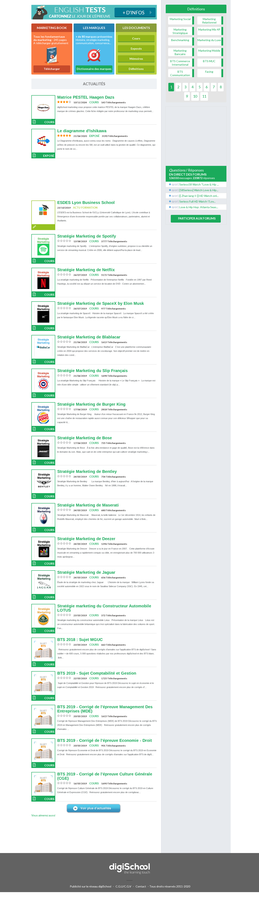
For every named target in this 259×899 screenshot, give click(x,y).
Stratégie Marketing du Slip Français (92, 370)
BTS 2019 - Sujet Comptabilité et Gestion (96, 673)
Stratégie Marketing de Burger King (91, 404)
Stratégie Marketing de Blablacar (88, 337)
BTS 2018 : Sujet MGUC (80, 639)
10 (195, 96)
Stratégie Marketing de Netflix (86, 270)
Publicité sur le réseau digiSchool (90, 886)
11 (204, 96)
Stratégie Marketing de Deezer (86, 538)
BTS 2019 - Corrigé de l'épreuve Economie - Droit (104, 740)
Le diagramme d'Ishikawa (81, 131)
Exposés (136, 48)
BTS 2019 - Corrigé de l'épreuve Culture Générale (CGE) (104, 776)
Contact (141, 886)
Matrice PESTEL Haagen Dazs (85, 97)
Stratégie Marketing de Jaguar (86, 572)
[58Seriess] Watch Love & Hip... (198, 190)
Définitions (136, 68)
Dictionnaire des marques (94, 68)
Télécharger (52, 68)
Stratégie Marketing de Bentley (87, 471)
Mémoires (136, 58)
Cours (136, 38)
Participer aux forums (196, 218)
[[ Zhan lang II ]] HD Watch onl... (199, 195)
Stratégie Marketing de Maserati (88, 505)
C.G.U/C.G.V (123, 886)
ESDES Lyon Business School (86, 202)
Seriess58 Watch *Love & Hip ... (199, 184)
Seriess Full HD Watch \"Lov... (197, 201)
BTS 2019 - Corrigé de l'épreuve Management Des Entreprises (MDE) (105, 709)
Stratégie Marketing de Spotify (86, 236)
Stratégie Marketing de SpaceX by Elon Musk (100, 303)
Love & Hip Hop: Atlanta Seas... (198, 207)
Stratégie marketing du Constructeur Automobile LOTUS (104, 608)
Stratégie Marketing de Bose (84, 438)
